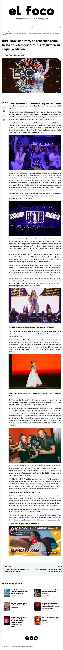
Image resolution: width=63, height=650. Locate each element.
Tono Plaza (8, 55)
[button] (31, 27)
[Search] (60, 27)
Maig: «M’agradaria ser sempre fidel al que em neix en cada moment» (50, 618)
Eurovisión (44, 114)
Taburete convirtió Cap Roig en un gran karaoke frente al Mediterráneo (50, 591)
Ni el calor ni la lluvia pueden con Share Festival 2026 (19, 604)
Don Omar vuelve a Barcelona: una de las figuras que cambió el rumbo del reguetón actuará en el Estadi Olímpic (50, 605)
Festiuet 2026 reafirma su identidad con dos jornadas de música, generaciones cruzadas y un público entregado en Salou (19, 620)
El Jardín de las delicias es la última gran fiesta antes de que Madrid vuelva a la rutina (20, 591)
